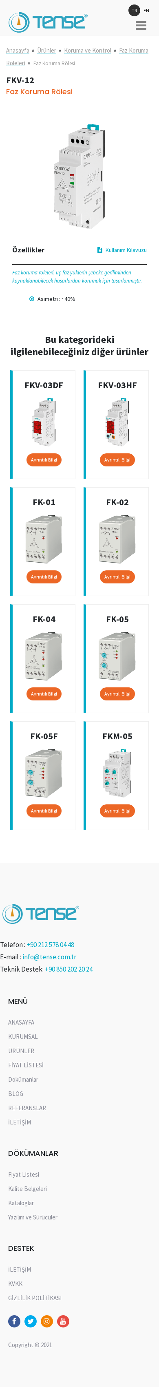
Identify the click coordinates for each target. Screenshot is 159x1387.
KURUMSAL (23, 1036)
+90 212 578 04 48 (50, 944)
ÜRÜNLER (21, 1051)
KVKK (15, 1284)
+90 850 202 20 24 (69, 969)
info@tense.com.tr (49, 956)
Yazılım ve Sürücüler (32, 1217)
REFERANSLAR (27, 1108)
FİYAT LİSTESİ (26, 1065)
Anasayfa (17, 50)
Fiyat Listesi (23, 1174)
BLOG (15, 1094)
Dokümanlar (23, 1079)
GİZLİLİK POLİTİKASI (35, 1298)
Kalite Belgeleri (27, 1189)
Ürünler (46, 50)
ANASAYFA (21, 1022)
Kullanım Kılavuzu (126, 250)
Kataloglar (21, 1203)
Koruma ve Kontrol (87, 50)
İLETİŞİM (19, 1122)
